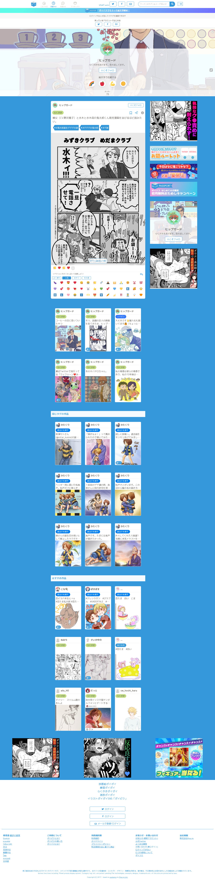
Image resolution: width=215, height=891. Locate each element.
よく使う (56, 278)
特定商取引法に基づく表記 (102, 846)
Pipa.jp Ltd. (123, 877)
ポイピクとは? (53, 838)
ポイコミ (139, 855)
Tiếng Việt (7, 844)
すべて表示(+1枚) (98, 260)
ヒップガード (107, 60)
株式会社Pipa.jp (187, 838)
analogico (113, 877)
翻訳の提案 (15, 835)
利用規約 (95, 838)
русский (6, 858)
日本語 (6, 861)
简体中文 (7, 849)
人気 (66, 278)
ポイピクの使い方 (54, 841)
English (6, 838)
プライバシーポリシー (100, 844)
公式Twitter (141, 841)
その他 (86, 278)
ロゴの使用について (144, 852)
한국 (5, 846)
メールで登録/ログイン (109, 823)
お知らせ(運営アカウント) (147, 838)
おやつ (76, 278)
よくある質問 (141, 844)
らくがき (58, 112)
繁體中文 (7, 852)
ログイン (109, 809)
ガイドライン (97, 841)
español (6, 841)
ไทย (4, 855)
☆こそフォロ (107, 70)
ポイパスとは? (53, 844)
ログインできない (143, 849)
